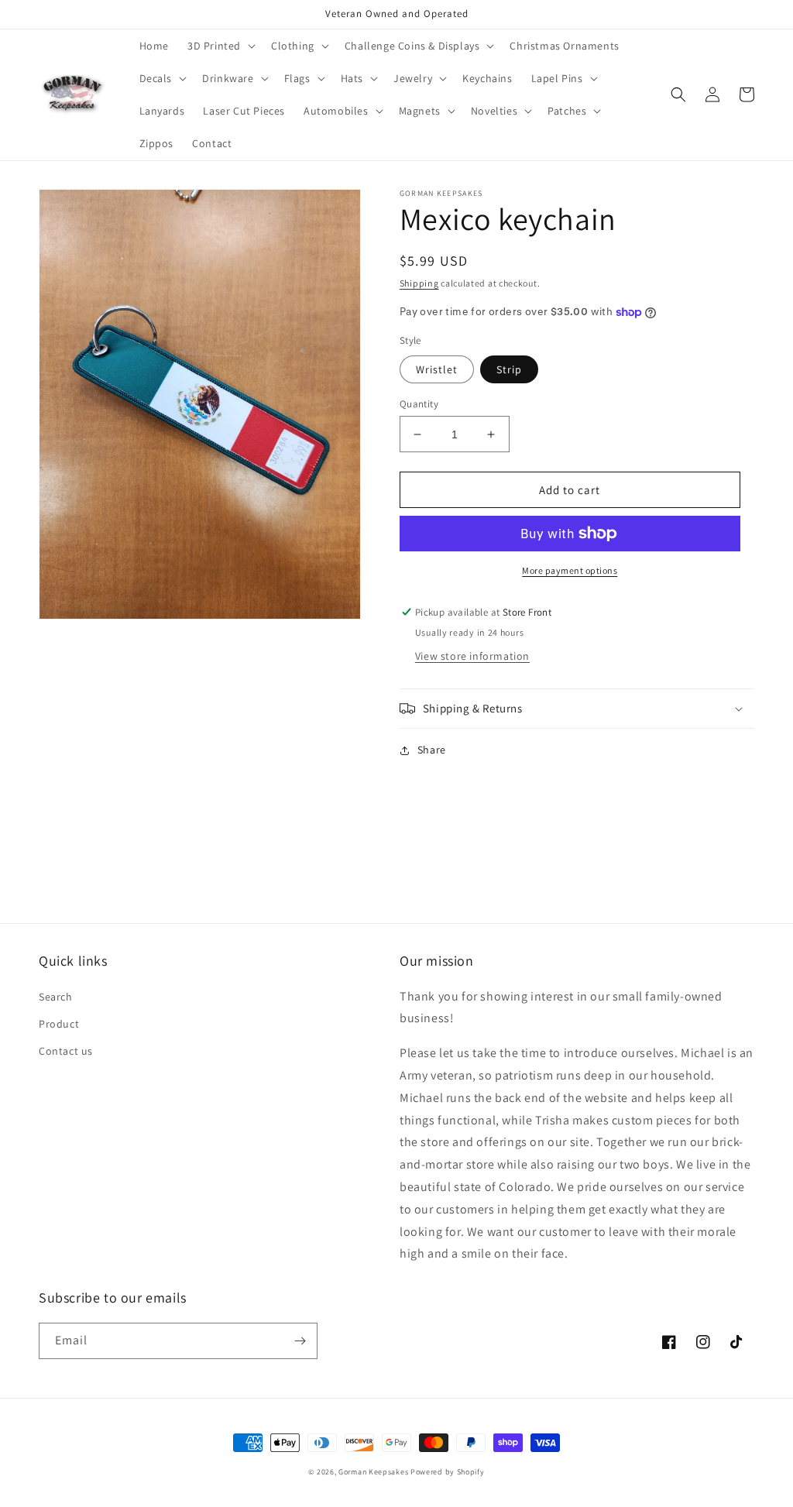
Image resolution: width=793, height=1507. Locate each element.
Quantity (419, 403)
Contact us (66, 1051)
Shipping (419, 283)
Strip (509, 369)
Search (56, 997)
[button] (220, 45)
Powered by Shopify (447, 1472)
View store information (472, 656)
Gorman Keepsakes (373, 1472)
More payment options (569, 570)
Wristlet (437, 369)
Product (59, 1024)
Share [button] (431, 750)
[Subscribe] (300, 1341)
